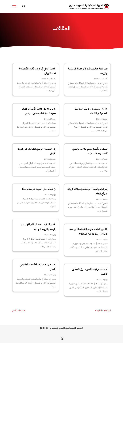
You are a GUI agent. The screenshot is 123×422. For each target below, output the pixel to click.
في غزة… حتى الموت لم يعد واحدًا (39, 189)
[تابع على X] (62, 338)
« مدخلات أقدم (18, 310)
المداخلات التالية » (103, 310)
